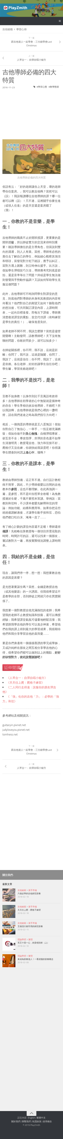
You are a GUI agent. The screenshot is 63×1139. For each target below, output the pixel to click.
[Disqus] (31, 822)
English (31, 1117)
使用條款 (47, 1121)
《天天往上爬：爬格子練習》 (25, 682)
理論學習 (22, 939)
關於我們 (15, 1121)
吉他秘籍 (7, 29)
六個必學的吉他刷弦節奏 (29, 893)
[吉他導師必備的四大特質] (31, 156)
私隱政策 (36, 1121)
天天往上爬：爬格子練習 (29, 909)
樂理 (30, 939)
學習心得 (21, 29)
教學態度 (54, 86)
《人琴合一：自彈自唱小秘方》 (27, 678)
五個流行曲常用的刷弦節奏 (30, 926)
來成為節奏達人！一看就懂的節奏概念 (35, 959)
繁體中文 (41, 1117)
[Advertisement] (31, 112)
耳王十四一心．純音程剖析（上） (33, 942)
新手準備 (32, 890)
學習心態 (42, 86)
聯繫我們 (26, 1121)
